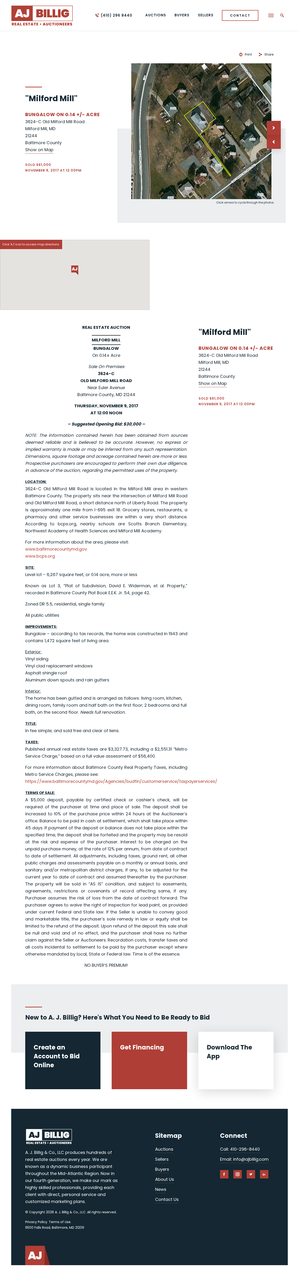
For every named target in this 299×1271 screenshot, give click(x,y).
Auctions (164, 1149)
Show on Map (39, 150)
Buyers (162, 1169)
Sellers (162, 1159)
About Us (164, 1179)
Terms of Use (60, 1222)
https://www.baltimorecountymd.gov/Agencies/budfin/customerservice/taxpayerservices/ (121, 781)
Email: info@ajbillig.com (244, 1159)
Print (248, 54)
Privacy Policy (36, 1222)
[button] (274, 142)
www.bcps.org (40, 556)
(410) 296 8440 (116, 15)
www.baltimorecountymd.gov (56, 549)
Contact (240, 15)
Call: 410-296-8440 (240, 1149)
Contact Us (167, 1199)
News (160, 1189)
